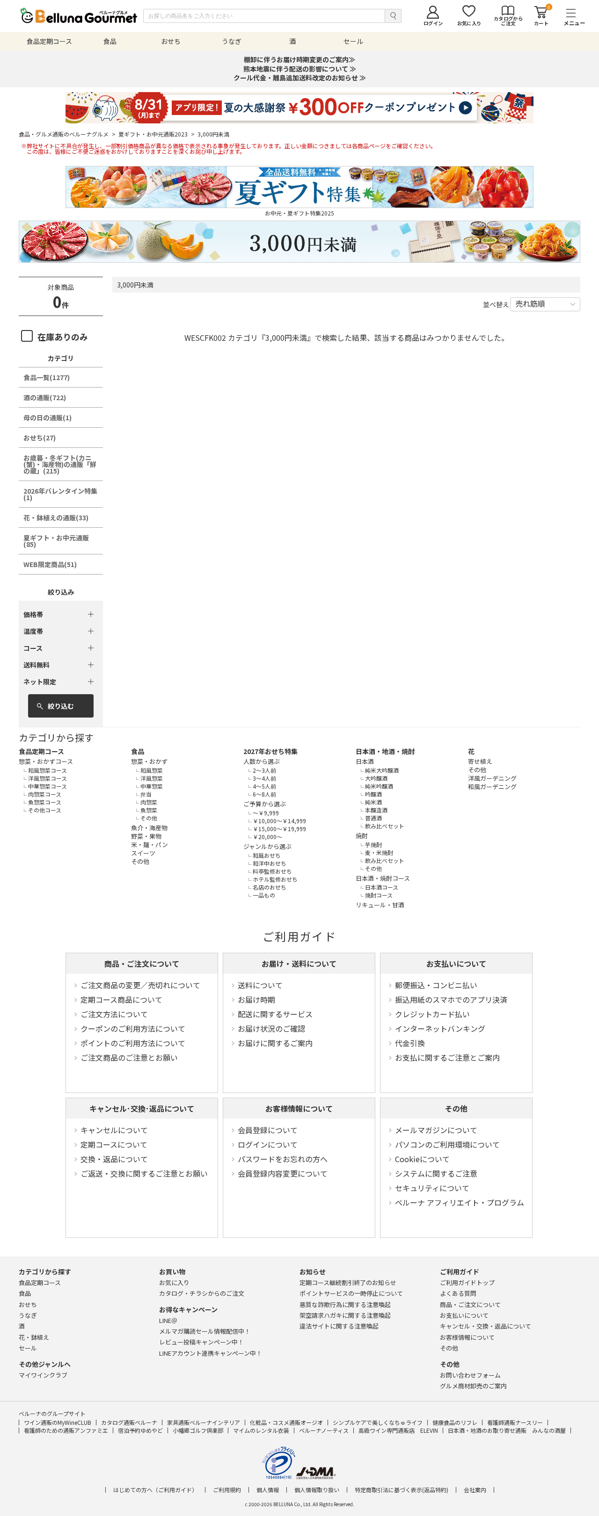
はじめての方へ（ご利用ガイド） (155, 1490)
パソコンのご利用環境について (447, 1144)
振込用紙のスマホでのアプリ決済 (451, 999)
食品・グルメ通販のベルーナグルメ (67, 134)
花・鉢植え (34, 1337)
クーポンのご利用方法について (132, 1028)
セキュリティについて (432, 1187)
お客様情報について (299, 1108)
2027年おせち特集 (270, 751)
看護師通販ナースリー (515, 1422)
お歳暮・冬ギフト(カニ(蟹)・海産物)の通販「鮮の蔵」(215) (59, 464)
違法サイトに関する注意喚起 (339, 1326)
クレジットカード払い (432, 1014)
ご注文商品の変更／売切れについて (140, 985)
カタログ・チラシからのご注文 (201, 1293)
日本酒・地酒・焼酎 (385, 751)
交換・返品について (114, 1158)
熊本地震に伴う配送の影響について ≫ (299, 68)
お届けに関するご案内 (275, 1043)
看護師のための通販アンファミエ (66, 1430)
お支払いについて (456, 963)
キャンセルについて (114, 1129)
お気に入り (174, 1282)
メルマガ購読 (204, 1331)
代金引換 (410, 1043)
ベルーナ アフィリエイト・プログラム (459, 1202)
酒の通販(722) (44, 397)
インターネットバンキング (440, 1028)
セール (28, 1348)
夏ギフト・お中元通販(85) (56, 541)
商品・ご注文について (141, 963)
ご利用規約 (227, 1490)
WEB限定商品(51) (50, 564)
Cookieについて (422, 1158)
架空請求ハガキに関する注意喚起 (345, 1315)
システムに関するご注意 (436, 1173)
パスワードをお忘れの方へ (283, 1158)
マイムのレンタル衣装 (261, 1430)
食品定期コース (41, 751)
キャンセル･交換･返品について (141, 1108)
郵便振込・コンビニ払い (436, 985)
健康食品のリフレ (454, 1422)
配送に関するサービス (275, 1014)
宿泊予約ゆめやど (140, 1430)
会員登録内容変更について (283, 1173)
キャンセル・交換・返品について (485, 1326)
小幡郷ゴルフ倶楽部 (198, 1430)
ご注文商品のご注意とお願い (129, 1057)
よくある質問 (458, 1293)
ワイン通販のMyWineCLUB (57, 1422)
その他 (456, 1108)
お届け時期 (256, 999)
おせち (28, 1304)
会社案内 (475, 1490)
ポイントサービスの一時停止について (351, 1293)
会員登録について (268, 1129)
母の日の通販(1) (47, 417)
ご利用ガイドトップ (467, 1282)
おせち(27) (39, 437)
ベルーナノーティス (324, 1430)
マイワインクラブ (43, 1375)
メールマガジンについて (436, 1129)
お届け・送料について (299, 963)
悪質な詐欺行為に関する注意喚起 (345, 1304)
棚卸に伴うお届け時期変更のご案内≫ (299, 59)
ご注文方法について (114, 1014)
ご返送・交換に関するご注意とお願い (144, 1173)
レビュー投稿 (201, 1341)
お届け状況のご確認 (271, 1028)
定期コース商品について (121, 999)
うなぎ (28, 1315)
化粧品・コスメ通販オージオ (286, 1422)
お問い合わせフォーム (470, 1375)
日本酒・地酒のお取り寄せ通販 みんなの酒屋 (507, 1430)
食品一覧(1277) (46, 377)
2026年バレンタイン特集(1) (60, 494)
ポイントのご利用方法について (132, 1043)
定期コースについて (113, 1144)
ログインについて (268, 1144)
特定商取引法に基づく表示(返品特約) (401, 1490)
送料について (260, 985)
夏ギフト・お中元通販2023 (156, 134)
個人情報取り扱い (316, 1490)
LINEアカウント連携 (210, 1353)
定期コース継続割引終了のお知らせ (348, 1282)
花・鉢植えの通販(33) (55, 517)
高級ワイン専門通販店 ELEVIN (398, 1430)
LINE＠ (168, 1320)
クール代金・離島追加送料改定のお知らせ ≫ (300, 77)
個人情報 (267, 1490)
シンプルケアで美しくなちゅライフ (378, 1422)
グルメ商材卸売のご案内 (473, 1385)
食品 (137, 751)
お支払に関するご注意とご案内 (447, 1057)
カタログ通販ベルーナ (129, 1422)
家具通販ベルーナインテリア (203, 1422)
